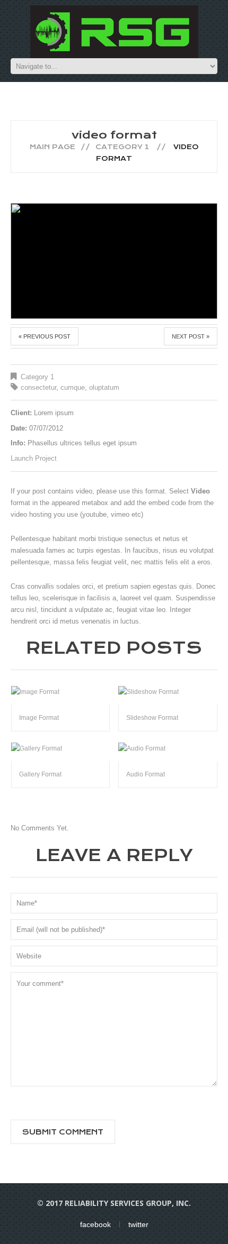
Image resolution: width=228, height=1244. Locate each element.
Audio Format (145, 774)
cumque (72, 387)
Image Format (39, 717)
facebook (95, 1224)
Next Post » (190, 336)
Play (114, 261)
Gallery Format (40, 774)
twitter (138, 1224)
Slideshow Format (152, 717)
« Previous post (45, 336)
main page (52, 147)
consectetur (38, 387)
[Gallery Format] (60, 748)
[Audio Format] (167, 748)
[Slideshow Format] (167, 691)
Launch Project (34, 458)
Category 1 (122, 147)
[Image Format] (60, 691)
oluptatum (104, 387)
